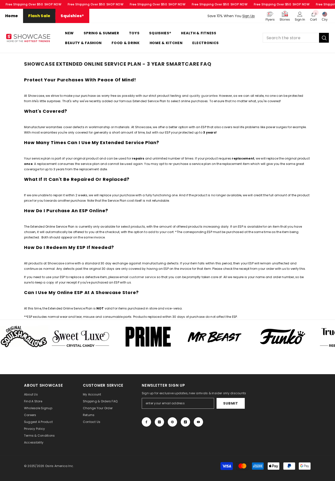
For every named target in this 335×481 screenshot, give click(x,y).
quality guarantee (203, 96)
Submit (230, 403)
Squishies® (72, 16)
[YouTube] (198, 422)
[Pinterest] (172, 422)
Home (11, 16)
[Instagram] (159, 422)
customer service (142, 277)
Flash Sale (39, 16)
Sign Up (248, 15)
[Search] (296, 38)
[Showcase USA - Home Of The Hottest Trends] (64, 336)
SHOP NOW (53, 4)
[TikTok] (185, 422)
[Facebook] (146, 422)
